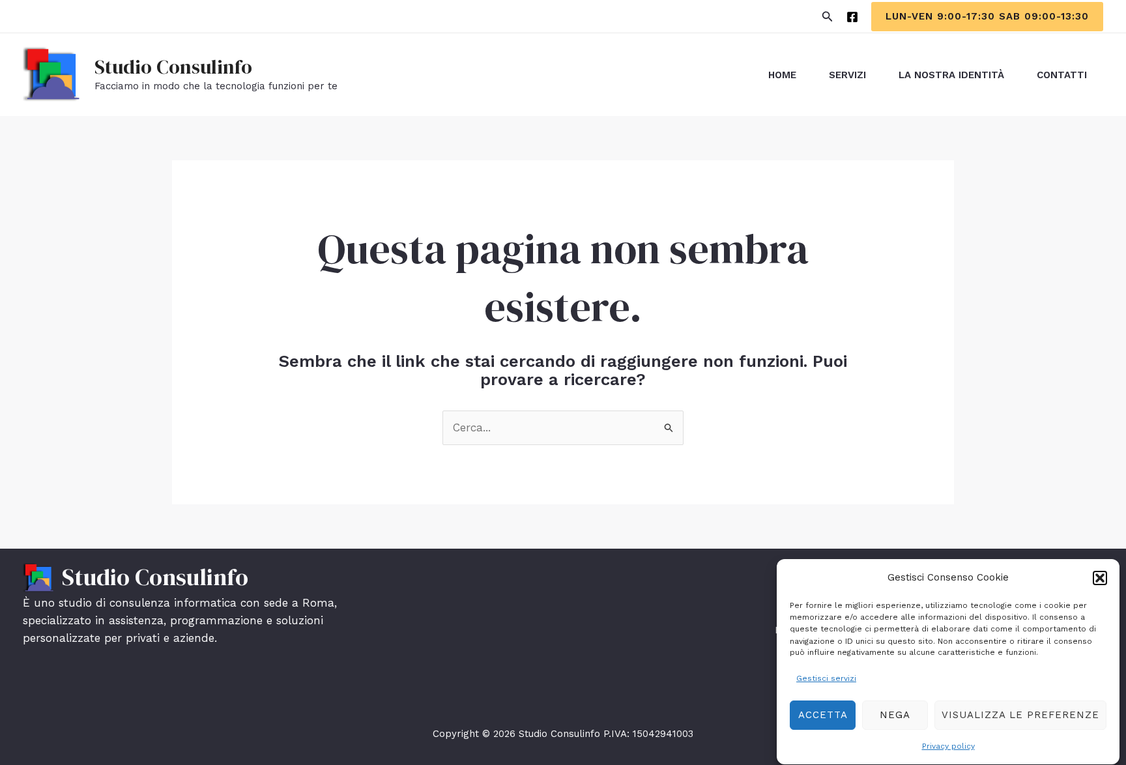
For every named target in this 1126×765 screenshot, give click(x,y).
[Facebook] (852, 17)
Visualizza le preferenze (1020, 715)
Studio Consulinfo (173, 66)
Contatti (1062, 75)
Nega (895, 715)
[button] (1099, 578)
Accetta (823, 715)
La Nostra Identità (951, 75)
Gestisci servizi (826, 678)
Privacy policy (948, 746)
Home (782, 75)
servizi (847, 75)
